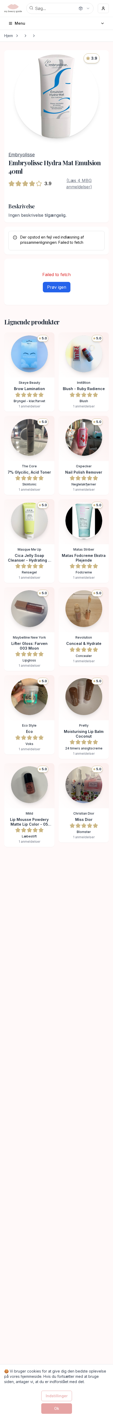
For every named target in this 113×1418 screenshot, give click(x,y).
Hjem (8, 35)
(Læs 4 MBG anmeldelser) (79, 183)
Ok (56, 1408)
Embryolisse (21, 154)
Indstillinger (57, 1396)
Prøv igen (56, 287)
